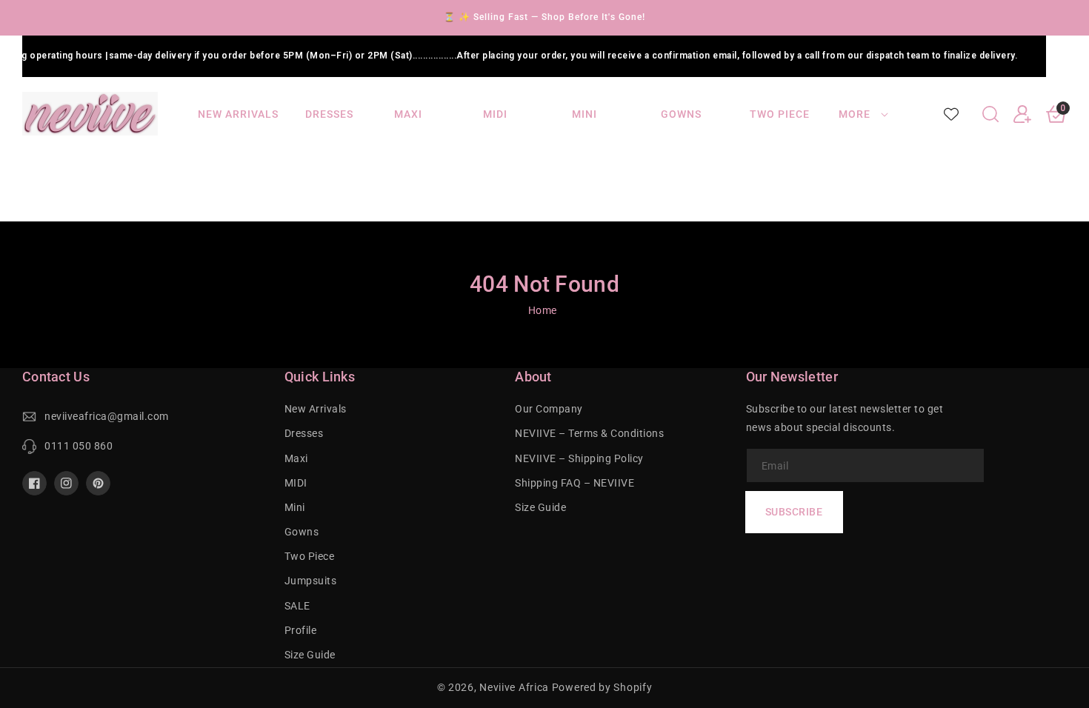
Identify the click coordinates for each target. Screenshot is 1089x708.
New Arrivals (315, 409)
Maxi (296, 458)
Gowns (301, 532)
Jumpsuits (310, 581)
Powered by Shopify (602, 687)
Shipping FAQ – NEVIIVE (574, 483)
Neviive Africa (514, 687)
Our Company (549, 409)
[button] (990, 114)
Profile (300, 630)
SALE (297, 606)
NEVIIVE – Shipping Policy (579, 458)
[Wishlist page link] (951, 114)
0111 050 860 (78, 446)
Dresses (304, 433)
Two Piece (309, 556)
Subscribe (794, 512)
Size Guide (310, 655)
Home (542, 310)
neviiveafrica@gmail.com (106, 416)
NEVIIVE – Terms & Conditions (589, 433)
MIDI (295, 483)
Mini (294, 507)
